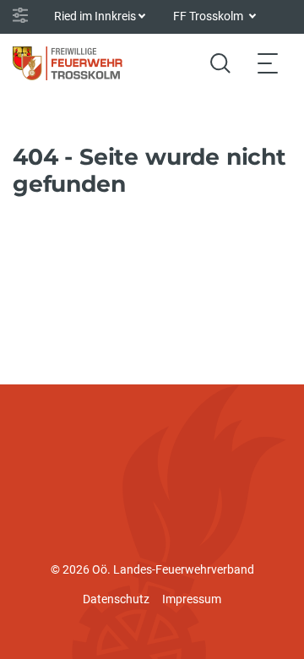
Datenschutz (116, 599)
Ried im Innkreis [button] (95, 16)
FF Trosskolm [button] (209, 16)
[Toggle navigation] (267, 63)
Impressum (191, 599)
